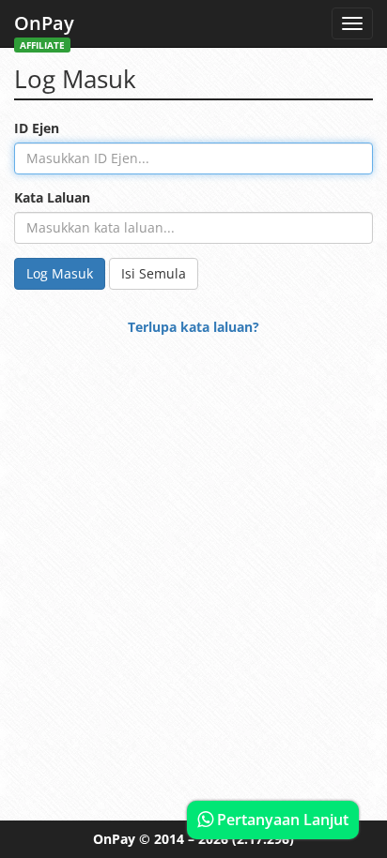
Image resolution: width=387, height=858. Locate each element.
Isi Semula (153, 273)
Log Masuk (59, 273)
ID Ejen (36, 128)
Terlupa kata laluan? (193, 327)
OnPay (44, 28)
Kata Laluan (52, 197)
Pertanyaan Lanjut (280, 819)
